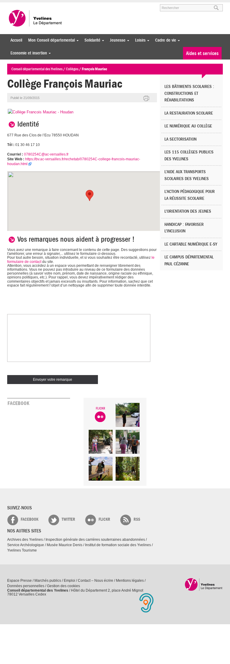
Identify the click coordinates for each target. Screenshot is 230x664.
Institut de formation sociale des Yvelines (118, 545)
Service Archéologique (25, 545)
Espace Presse (19, 580)
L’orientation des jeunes (187, 211)
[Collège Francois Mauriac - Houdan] (40, 112)
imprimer (146, 99)
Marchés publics (47, 580)
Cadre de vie (164, 40)
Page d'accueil (204, 584)
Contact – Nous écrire (95, 580)
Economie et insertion (27, 53)
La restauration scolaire (188, 113)
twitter (68, 519)
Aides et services (202, 53)
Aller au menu (15, 5)
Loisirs (139, 40)
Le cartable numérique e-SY (190, 244)
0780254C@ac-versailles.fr (46, 154)
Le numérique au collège (188, 126)
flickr (104, 519)
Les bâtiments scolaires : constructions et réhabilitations (189, 93)
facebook (29, 519)
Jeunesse (116, 40)
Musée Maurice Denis (64, 545)
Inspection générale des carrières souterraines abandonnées (95, 539)
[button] (89, 195)
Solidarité (90, 40)
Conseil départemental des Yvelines (36, 18)
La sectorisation (180, 139)
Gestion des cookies (63, 586)
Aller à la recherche (77, 5)
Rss (137, 519)
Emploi (69, 580)
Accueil (16, 40)
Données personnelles (25, 586)
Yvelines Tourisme (22, 550)
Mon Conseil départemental (50, 40)
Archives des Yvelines (25, 539)
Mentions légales (130, 580)
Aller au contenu (44, 5)
